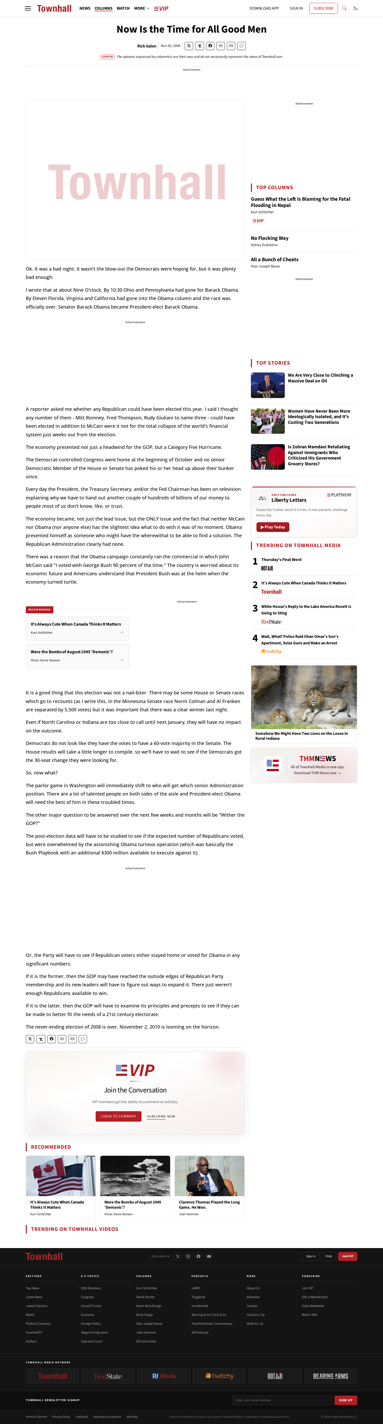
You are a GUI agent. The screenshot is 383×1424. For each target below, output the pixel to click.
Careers (252, 1306)
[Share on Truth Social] (199, 46)
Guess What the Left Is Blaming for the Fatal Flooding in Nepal (300, 202)
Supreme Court (91, 1341)
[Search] (344, 8)
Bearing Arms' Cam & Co (208, 1314)
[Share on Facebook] (210, 46)
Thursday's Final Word (281, 560)
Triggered (198, 1297)
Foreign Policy (91, 1323)
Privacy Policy (61, 1417)
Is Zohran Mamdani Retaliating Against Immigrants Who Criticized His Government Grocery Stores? (319, 455)
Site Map (132, 1417)
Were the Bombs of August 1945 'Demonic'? (132, 1204)
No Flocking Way (269, 238)
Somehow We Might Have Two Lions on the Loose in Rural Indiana (301, 736)
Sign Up (346, 1400)
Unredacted (199, 1306)
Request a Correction (107, 1417)
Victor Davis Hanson (118, 1214)
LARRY (195, 1288)
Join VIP (347, 1256)
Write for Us (255, 1323)
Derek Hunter (145, 1297)
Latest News (34, 1297)
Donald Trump (91, 1306)
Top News (32, 1288)
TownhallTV (34, 1332)
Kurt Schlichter (40, 1214)
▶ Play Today (273, 527)
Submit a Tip (256, 1314)
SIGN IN (296, 8)
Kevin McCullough (148, 1306)
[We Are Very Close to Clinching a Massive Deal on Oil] (268, 385)
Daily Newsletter (313, 1306)
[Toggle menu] (28, 8)
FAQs (328, 1256)
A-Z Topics (90, 1276)
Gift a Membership (315, 1297)
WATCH (123, 8)
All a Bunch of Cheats (275, 259)
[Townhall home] (44, 1256)
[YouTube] (209, 1256)
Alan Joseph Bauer (149, 1323)
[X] (178, 1256)
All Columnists (146, 1341)
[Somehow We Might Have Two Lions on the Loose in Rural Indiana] (304, 697)
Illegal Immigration (94, 1332)
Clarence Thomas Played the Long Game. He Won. (209, 1204)
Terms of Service (36, 1417)
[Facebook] (198, 1256)
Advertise (253, 1297)
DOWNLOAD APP (264, 8)
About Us (253, 1288)
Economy (87, 1314)
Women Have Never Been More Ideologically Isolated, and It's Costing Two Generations (319, 417)
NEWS (84, 8)
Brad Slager (144, 1314)
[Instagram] (188, 1256)
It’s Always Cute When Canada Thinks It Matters (57, 1204)
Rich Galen (146, 46)
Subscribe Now (161, 1116)
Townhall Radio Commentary (211, 1323)
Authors (31, 1341)
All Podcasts (199, 1332)
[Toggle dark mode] (355, 8)
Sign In (311, 1256)
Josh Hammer (189, 1214)
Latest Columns (36, 1306)
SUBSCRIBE (323, 8)
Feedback (82, 1417)
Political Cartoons (38, 1323)
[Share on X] (189, 46)
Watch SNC (309, 1314)
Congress (87, 1297)
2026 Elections (91, 1288)
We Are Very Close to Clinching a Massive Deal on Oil (320, 378)
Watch (30, 1314)
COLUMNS (104, 8)
